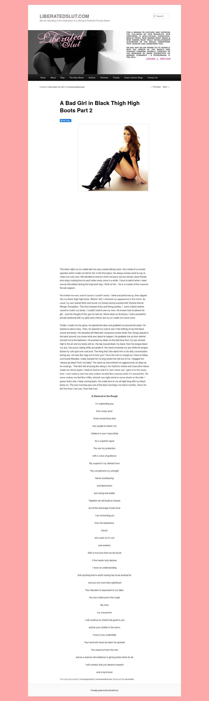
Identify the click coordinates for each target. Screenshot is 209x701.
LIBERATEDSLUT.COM (64, 16)
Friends (116, 77)
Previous (156, 86)
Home (43, 77)
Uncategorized (86, 679)
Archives (104, 77)
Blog (62, 77)
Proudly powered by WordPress (104, 690)
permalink (129, 679)
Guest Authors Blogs (133, 77)
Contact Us (153, 77)
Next (166, 86)
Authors (92, 77)
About (53, 77)
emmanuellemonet (76, 87)
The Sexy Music (76, 77)
